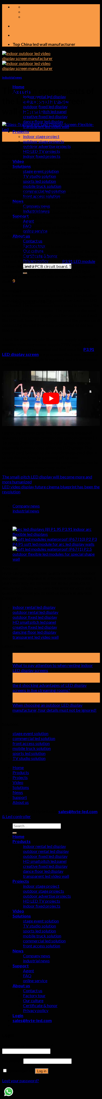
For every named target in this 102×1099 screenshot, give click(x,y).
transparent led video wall (36, 636)
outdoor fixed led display (45, 106)
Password (12, 1060)
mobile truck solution (42, 186)
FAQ (27, 975)
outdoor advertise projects (47, 895)
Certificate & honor (40, 1005)
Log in (41, 1071)
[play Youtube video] (51, 398)
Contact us (32, 240)
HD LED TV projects (41, 900)
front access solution (31, 743)
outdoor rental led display (35, 612)
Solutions (21, 787)
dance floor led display (43, 121)
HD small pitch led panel (44, 111)
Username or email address (27, 1045)
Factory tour (34, 995)
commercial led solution (34, 738)
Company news (26, 505)
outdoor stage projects (43, 141)
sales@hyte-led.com (78, 811)
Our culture (33, 1000)
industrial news (12, 77)
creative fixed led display (45, 116)
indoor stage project (41, 136)
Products (21, 772)
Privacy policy (35, 1010)
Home (18, 767)
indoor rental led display (34, 607)
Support (20, 797)
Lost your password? (20, 1080)
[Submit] (15, 833)
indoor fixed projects (41, 905)
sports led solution (39, 181)
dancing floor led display (34, 631)
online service (35, 980)
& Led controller (16, 816)
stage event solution (30, 733)
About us (21, 802)
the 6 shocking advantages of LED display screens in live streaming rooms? (50, 688)
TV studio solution (29, 758)
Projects (20, 777)
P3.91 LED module (78, 261)
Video (18, 782)
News (18, 792)
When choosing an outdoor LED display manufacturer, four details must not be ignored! (55, 708)
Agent (28, 970)
